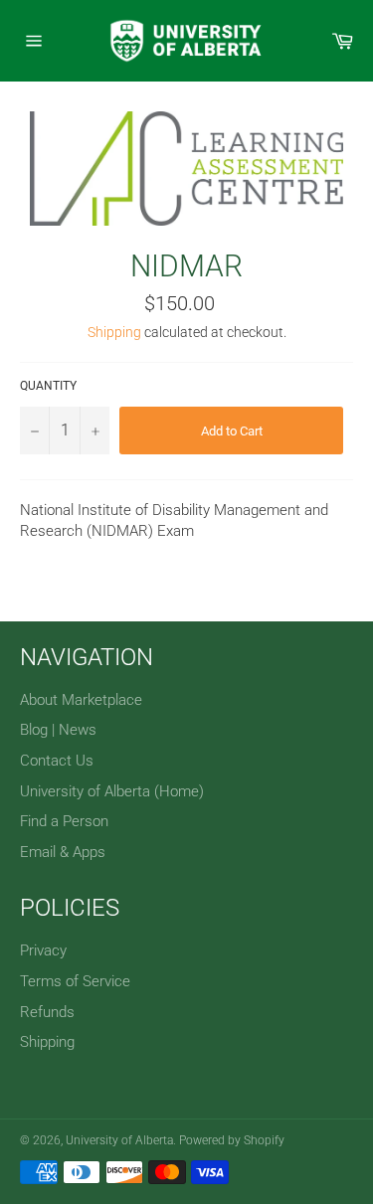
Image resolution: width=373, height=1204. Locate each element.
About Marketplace (81, 700)
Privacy (43, 950)
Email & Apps (62, 852)
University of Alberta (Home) (112, 791)
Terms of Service (75, 981)
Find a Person (64, 821)
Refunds (47, 1012)
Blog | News (58, 730)
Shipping (114, 332)
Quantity (48, 386)
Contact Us (56, 761)
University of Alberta (119, 1140)
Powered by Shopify (231, 1140)
